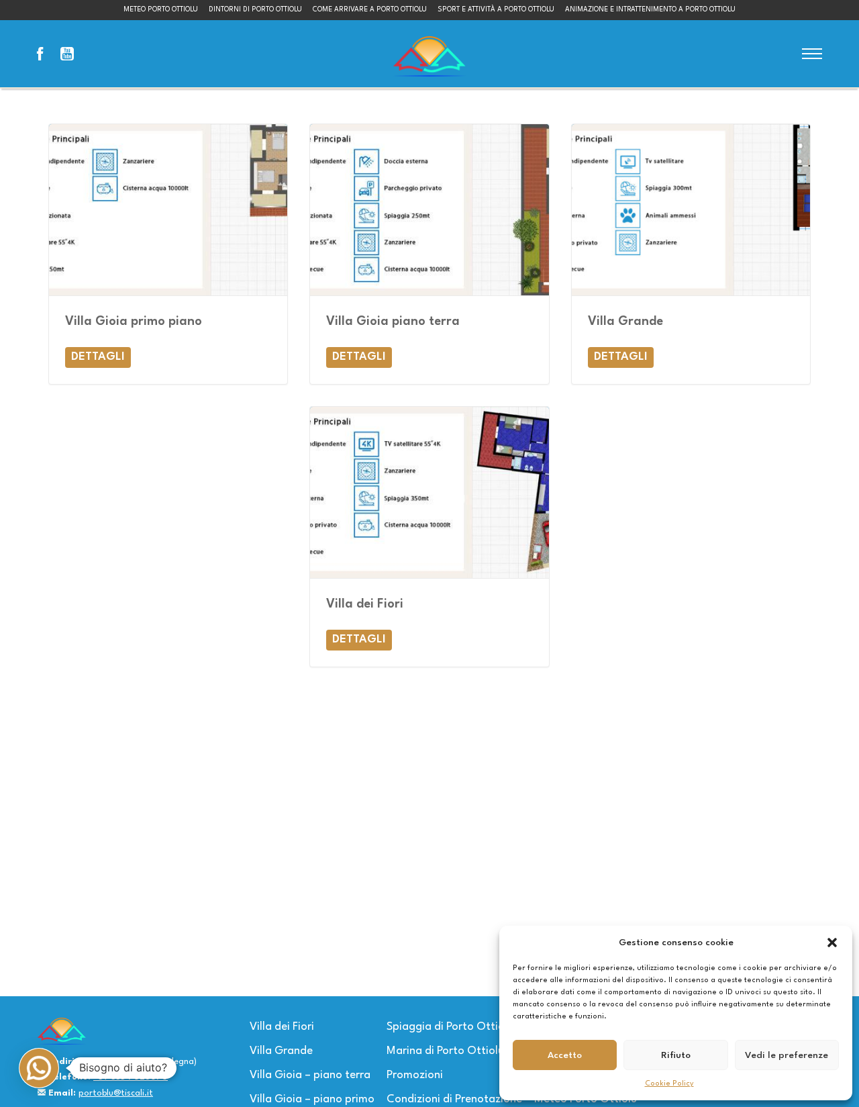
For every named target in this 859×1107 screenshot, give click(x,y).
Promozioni (415, 1075)
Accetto (565, 1055)
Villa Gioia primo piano (133, 322)
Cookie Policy (669, 1084)
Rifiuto (676, 1055)
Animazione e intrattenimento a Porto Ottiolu (650, 9)
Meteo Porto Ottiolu (160, 9)
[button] (832, 942)
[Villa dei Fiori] (429, 492)
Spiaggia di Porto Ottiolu (450, 1026)
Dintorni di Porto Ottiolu (255, 9)
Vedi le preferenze (786, 1055)
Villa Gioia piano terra (393, 322)
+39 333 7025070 (130, 1077)
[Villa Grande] (691, 209)
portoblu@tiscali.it (116, 1093)
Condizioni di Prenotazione (454, 1099)
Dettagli (98, 357)
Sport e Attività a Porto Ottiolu (496, 9)
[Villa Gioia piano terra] (429, 209)
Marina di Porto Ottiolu (445, 1051)
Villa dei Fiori (364, 604)
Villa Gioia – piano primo (312, 1099)
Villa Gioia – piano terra (310, 1075)
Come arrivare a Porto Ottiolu (370, 9)
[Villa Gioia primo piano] (168, 209)
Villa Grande (625, 322)
